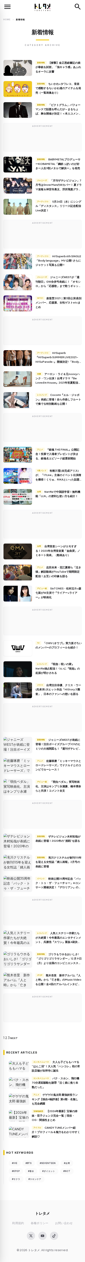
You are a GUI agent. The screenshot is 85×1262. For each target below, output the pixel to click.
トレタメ (42, 1213)
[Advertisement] (42, 138)
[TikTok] (54, 1236)
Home (7, 19)
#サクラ (16, 1179)
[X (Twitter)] (31, 1236)
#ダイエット (48, 1171)
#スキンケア (34, 1179)
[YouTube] (42, 1236)
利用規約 (18, 1223)
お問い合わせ (64, 1223)
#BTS (29, 1163)
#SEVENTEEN (48, 1163)
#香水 (31, 1171)
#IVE (14, 1163)
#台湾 (67, 1163)
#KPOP (16, 1171)
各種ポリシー (39, 1223)
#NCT (66, 1171)
